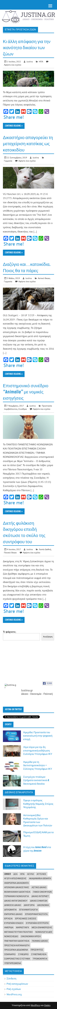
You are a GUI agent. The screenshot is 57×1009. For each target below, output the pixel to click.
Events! (8, 724)
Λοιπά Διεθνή (45, 549)
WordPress (35, 1005)
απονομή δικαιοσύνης (16, 887)
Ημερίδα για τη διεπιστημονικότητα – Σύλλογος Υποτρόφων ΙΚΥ (37, 765)
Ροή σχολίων (14, 989)
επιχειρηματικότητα (36, 914)
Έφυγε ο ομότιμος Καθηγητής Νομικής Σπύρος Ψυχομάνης (38, 804)
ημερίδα (8, 927)
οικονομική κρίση (31, 936)
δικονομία (43, 905)
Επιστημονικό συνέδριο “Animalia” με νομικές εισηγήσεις (25, 392)
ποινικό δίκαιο (40, 941)
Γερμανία (8, 160)
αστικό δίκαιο (39, 887)
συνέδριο (23, 954)
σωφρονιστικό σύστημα (17, 958)
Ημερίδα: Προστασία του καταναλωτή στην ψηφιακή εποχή (37, 736)
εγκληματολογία (28, 909)
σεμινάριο (9, 954)
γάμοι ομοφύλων (42, 892)
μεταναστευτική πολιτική (18, 932)
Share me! (14, 117)
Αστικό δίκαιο (44, 278)
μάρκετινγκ (22, 927)
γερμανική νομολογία (16, 896)
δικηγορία (29, 905)
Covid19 (7, 874)
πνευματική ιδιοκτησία (16, 941)
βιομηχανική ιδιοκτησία (17, 892)
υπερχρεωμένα (12, 963)
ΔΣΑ (15, 874)
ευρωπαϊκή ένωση (13, 923)
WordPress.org (14, 994)
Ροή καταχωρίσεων (17, 983)
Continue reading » (14, 125)
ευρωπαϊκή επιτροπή (37, 923)
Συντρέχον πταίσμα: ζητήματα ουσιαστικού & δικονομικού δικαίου (36, 780)
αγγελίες (41, 874)
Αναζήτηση (47, 637)
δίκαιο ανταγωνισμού (15, 900)
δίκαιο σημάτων (38, 900)
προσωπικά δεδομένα (16, 949)
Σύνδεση (11, 978)
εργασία (8, 918)
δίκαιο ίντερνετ (40, 896)
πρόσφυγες (37, 949)
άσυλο (30, 874)
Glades (47, 1005)
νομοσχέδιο (11, 936)
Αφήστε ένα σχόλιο (12, 64)
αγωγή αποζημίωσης (15, 878)
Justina (30, 61)
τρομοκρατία (40, 958)
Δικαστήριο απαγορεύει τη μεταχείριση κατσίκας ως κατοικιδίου (28, 144)
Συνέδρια (22, 409)
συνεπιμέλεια (38, 954)
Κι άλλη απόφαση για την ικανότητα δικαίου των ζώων (26, 48)
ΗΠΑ (41, 61)
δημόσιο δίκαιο (12, 905)
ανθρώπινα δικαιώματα (16, 883)
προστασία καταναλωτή (16, 945)
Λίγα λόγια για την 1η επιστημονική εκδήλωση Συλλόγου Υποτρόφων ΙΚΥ (37, 751)
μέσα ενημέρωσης (42, 927)
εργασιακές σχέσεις (25, 918)
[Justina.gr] (10, 686)
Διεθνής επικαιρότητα (19, 792)
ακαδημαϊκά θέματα (40, 878)
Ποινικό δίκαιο (10, 552)
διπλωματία (10, 909)
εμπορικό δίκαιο (13, 914)
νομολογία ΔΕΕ (43, 932)
